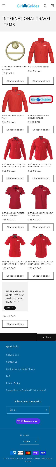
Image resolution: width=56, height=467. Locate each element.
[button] (3, 5)
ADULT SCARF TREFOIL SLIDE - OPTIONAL (15, 68)
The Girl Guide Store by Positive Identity (26, 458)
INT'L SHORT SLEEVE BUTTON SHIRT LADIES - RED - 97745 (14, 263)
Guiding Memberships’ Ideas (20, 369)
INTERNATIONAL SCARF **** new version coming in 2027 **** (14, 296)
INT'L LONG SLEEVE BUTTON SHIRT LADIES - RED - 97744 (14, 165)
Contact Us (11, 361)
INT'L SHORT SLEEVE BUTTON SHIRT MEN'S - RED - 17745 (40, 263)
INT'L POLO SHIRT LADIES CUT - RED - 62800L (13, 214)
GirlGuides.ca (13, 354)
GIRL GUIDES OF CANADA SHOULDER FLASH (38, 116)
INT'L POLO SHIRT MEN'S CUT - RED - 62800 (41, 214)
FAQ (8, 376)
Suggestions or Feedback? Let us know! (26, 390)
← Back (46, 337)
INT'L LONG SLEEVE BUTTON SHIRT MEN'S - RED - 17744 (40, 165)
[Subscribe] (45, 410)
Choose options (15, 80)
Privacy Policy (13, 383)
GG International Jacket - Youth (13, 116)
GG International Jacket (38, 67)
